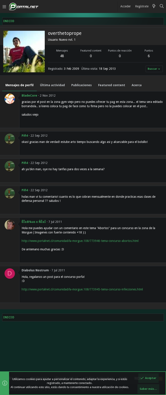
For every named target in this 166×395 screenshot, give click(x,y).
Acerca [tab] (137, 85)
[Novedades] (154, 6)
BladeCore (29, 95)
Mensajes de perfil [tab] (19, 85)
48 (62, 56)
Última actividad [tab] (52, 85)
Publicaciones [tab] (81, 85)
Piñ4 (25, 135)
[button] (4, 6)
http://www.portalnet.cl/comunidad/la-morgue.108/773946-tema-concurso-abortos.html (80, 241)
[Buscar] (162, 6)
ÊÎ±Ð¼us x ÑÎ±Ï (34, 221)
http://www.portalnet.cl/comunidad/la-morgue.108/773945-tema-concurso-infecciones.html (82, 289)
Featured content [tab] (111, 85)
